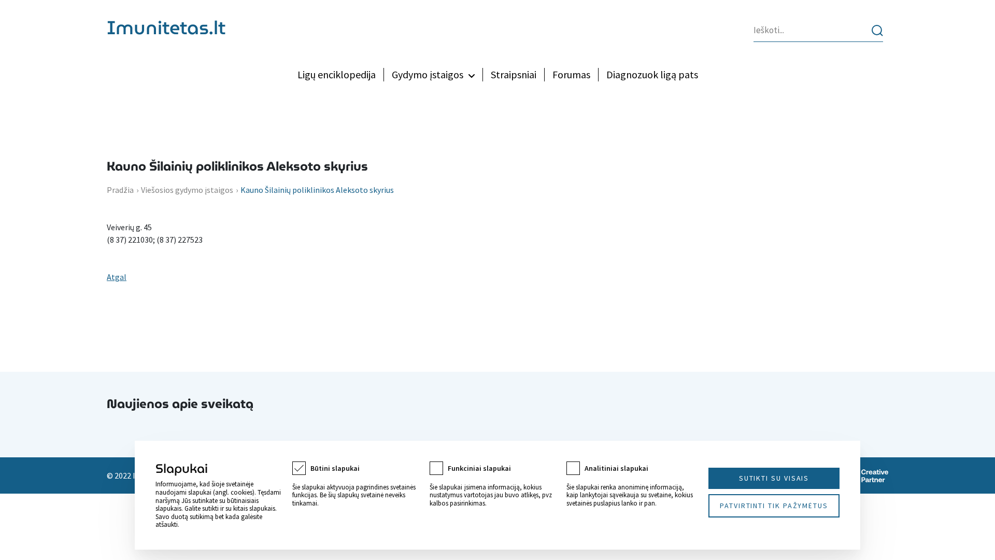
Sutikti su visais (774, 478)
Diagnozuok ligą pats (652, 74)
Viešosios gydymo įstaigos (187, 190)
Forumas (571, 74)
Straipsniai (513, 74)
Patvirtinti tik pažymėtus (774, 505)
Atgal (116, 277)
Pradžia (120, 190)
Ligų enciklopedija (336, 74)
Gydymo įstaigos (427, 74)
